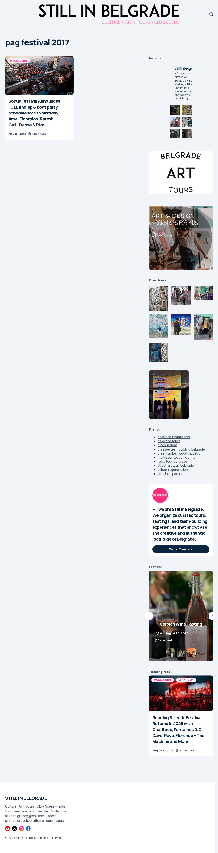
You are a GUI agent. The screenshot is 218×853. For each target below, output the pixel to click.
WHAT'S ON (186, 680)
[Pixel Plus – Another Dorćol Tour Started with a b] (175, 133)
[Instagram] (21, 828)
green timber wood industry (179, 453)
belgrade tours (169, 441)
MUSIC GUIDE (18, 60)
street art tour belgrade (176, 465)
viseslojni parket (170, 474)
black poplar (167, 445)
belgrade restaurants (174, 437)
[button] (8, 14)
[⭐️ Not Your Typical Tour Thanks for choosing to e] (175, 122)
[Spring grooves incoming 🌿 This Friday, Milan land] (187, 122)
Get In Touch (179, 549)
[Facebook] (28, 828)
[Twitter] (14, 828)
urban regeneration (173, 469)
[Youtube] (7, 828)
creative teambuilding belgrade (181, 449)
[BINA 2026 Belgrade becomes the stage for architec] (187, 133)
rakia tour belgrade (172, 461)
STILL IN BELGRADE (26, 798)
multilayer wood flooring (176, 457)
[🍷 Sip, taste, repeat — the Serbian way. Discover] (175, 110)
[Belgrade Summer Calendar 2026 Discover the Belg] (187, 110)
